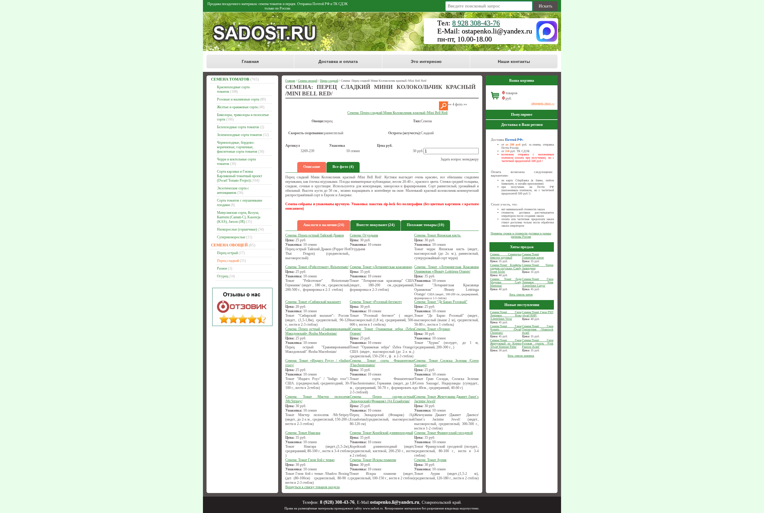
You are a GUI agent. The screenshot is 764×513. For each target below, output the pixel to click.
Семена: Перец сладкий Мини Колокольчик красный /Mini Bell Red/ (397, 113)
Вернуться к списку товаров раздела (312, 487)
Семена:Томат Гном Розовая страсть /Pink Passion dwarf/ (537, 343)
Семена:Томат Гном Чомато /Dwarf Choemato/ (505, 329)
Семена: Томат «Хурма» (432, 329)
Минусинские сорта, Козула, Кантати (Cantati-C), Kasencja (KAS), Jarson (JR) (238, 217)
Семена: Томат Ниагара (302, 433)
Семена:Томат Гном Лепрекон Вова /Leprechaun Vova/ (505, 315)
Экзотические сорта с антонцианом (233, 190)
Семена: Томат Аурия (430, 460)
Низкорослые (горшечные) (237, 229)
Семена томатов (230, 79)
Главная (250, 61)
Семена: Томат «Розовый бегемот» (376, 302)
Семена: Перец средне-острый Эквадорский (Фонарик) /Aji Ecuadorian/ (382, 399)
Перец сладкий (228, 261)
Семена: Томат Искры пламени (373, 460)
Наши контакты (514, 61)
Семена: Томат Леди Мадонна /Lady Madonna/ (505, 282)
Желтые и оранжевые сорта (237, 107)
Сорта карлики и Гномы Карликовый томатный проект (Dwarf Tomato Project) (239, 176)
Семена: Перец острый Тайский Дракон (314, 235)
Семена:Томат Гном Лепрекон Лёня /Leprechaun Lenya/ (537, 282)
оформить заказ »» (542, 103)
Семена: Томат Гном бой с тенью (310, 460)
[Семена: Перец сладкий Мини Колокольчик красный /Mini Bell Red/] (443, 109)
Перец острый (227, 253)
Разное (222, 268)
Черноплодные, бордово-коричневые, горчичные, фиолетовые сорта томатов (237, 147)
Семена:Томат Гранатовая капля (533, 256)
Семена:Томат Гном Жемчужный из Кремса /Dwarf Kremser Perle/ (505, 343)
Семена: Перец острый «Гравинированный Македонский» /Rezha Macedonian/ (317, 331)
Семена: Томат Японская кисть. (437, 235)
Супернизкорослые (231, 237)
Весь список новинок (521, 355)
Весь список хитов (521, 294)
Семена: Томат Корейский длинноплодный (381, 433)
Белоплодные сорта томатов (238, 127)
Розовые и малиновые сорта (238, 99)
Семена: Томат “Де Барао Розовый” (440, 302)
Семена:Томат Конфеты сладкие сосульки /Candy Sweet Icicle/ (505, 268)
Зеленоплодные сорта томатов (239, 135)
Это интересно (426, 61)
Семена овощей (229, 245)
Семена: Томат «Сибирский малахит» (313, 302)
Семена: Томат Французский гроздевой (443, 433)
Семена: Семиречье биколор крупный (505, 256)
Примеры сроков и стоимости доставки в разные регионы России (521, 235)
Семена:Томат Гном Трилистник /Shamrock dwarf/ (537, 329)
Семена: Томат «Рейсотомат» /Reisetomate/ (317, 267)
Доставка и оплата (338, 61)
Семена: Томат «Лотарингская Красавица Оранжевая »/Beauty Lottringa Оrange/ (446, 269)
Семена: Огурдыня (364, 235)
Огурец (222, 276)
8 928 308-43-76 (476, 23)
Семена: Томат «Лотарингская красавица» (381, 267)
